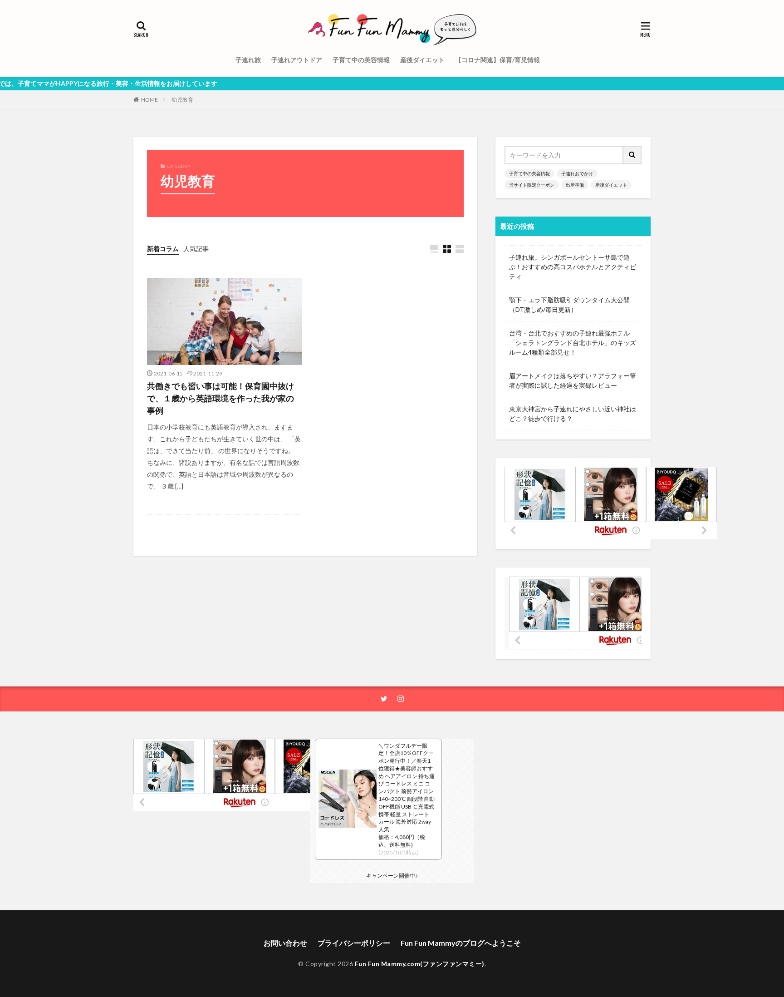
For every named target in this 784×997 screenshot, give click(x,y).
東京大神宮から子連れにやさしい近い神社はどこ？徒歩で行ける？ (572, 413)
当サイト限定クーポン (531, 185)
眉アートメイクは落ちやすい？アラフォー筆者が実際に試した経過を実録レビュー (572, 380)
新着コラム (163, 248)
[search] (632, 155)
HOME (149, 99)
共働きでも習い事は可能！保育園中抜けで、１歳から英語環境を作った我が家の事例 (220, 398)
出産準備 (575, 185)
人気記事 (196, 248)
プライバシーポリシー (354, 942)
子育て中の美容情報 (361, 60)
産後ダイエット (422, 60)
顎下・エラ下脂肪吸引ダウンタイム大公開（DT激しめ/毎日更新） (569, 304)
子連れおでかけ (577, 173)
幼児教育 (182, 99)
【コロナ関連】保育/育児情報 (497, 60)
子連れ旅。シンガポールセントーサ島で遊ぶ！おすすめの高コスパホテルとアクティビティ (572, 266)
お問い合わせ (285, 942)
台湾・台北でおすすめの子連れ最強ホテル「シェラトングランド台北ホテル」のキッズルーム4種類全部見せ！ (572, 342)
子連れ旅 (248, 60)
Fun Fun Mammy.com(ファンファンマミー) (420, 963)
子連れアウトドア (296, 60)
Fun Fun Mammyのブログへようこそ (461, 942)
